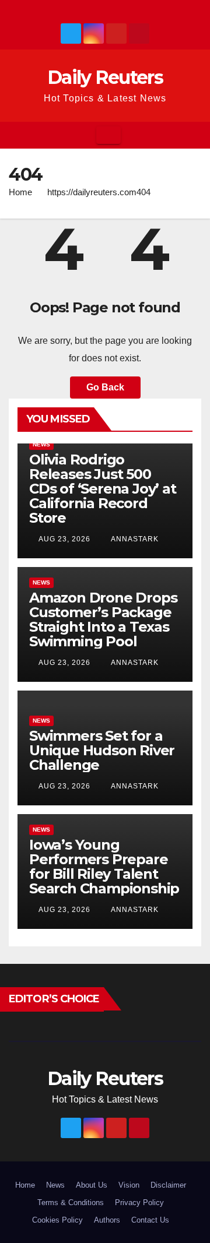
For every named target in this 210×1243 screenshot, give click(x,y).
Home (20, 192)
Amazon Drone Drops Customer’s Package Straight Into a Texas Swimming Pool (103, 619)
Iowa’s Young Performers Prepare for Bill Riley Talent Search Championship (104, 866)
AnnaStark (134, 539)
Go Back (105, 387)
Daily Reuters (105, 77)
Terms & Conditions (70, 1202)
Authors (107, 1220)
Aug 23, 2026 (64, 539)
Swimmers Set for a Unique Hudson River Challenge (101, 750)
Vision (128, 1185)
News (41, 444)
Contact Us (150, 1220)
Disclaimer (168, 1185)
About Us (91, 1185)
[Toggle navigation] (108, 135)
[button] (193, 135)
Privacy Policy (139, 1202)
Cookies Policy (57, 1220)
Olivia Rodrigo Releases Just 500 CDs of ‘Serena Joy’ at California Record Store (102, 488)
